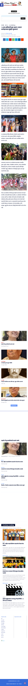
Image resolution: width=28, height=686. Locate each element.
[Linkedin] (19, 39)
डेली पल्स (2, 474)
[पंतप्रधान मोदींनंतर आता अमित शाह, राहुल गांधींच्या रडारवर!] (14, 373)
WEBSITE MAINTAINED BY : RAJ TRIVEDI (14, 683)
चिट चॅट (2, 460)
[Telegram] (16, 39)
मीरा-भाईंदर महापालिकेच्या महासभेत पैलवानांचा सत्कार (12, 461)
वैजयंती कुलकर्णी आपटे (4, 346)
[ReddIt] (22, 39)
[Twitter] (7, 39)
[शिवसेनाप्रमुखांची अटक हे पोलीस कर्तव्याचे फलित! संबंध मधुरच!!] (14, 392)
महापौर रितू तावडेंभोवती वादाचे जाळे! (14, 13)
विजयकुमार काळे (3, 402)
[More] (25, 39)
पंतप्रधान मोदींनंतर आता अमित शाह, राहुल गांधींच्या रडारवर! (12, 381)
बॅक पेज (6, 25)
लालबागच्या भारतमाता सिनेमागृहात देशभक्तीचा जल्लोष (12, 469)
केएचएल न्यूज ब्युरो (9, 33)
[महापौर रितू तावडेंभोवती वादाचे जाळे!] (14, 336)
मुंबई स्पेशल (2, 467)
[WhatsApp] (13, 39)
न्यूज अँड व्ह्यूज (3, 361)
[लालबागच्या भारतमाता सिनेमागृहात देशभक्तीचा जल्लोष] (14, 562)
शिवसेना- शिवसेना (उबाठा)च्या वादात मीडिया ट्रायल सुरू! (13, 485)
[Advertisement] (14, 270)
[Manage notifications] (25, 683)
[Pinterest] (10, 39)
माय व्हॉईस (2, 380)
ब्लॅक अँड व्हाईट (3, 398)
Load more (13, 405)
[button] (1, 5)
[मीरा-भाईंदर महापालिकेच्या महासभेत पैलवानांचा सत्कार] (14, 534)
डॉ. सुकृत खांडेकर (4, 364)
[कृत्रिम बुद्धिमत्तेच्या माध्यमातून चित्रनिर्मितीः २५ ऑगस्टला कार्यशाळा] (14, 590)
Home (2, 25)
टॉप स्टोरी (2, 483)
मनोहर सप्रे (3, 383)
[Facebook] (4, 39)
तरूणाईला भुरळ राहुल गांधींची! (6, 362)
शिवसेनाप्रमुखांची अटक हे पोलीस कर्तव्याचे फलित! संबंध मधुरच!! (13, 400)
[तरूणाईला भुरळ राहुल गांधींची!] (14, 355)
